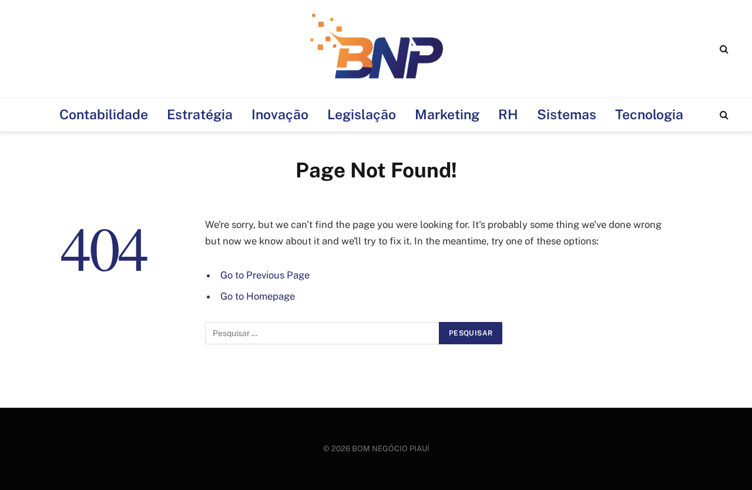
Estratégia (200, 114)
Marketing (447, 114)
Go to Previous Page (265, 275)
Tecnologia (649, 114)
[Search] (722, 48)
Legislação (361, 114)
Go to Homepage (257, 296)
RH (508, 114)
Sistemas (566, 114)
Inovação (279, 114)
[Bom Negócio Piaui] (376, 48)
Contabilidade (103, 114)
